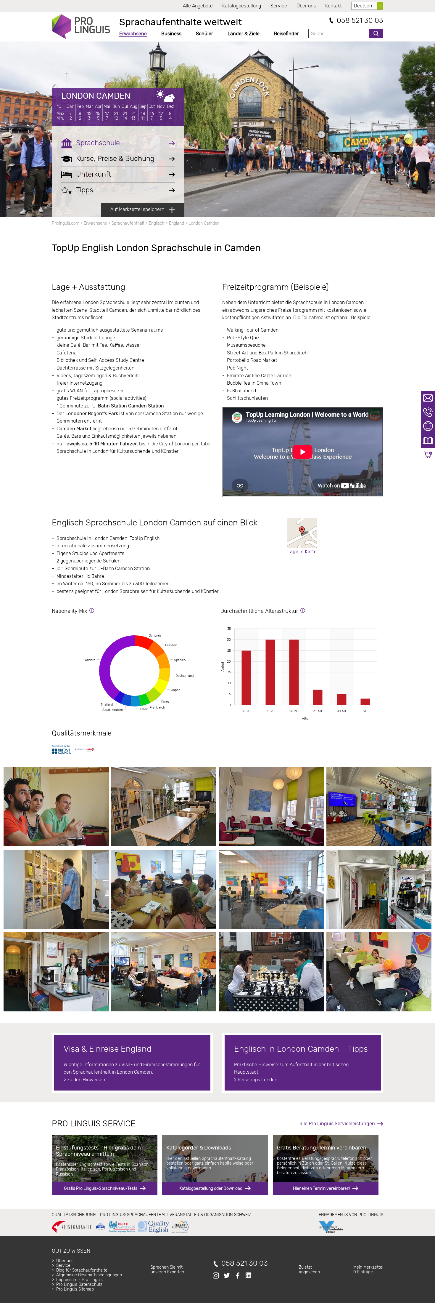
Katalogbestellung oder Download (210, 1188)
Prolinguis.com (65, 223)
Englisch (157, 223)
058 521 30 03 (360, 21)
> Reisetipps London (255, 1080)
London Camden (95, 96)
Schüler (204, 33)
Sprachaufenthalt (128, 223)
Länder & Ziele (244, 33)
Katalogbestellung (241, 6)
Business (171, 33)
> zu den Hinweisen (84, 1080)
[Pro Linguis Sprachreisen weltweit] (81, 26)
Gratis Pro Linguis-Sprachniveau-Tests (100, 1188)
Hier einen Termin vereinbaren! (321, 1188)
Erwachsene (133, 33)
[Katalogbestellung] (428, 441)
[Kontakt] (428, 398)
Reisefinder (286, 33)
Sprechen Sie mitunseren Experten (167, 1270)
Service (278, 6)
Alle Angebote (198, 6)
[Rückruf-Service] (428, 412)
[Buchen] (428, 455)
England (176, 223)
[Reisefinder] (428, 426)
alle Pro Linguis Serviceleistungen (337, 1123)
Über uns (306, 6)
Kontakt (333, 6)
